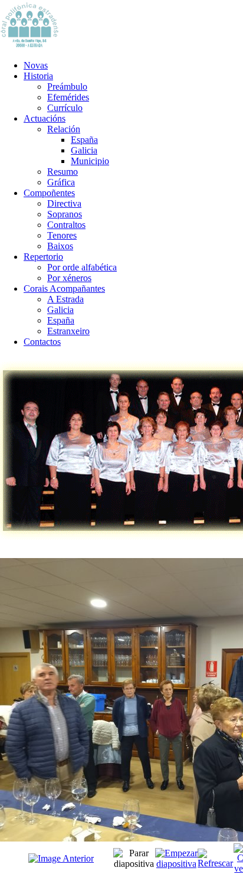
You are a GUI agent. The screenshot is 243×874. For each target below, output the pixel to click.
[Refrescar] (216, 863)
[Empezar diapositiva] (176, 864)
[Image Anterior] (61, 858)
